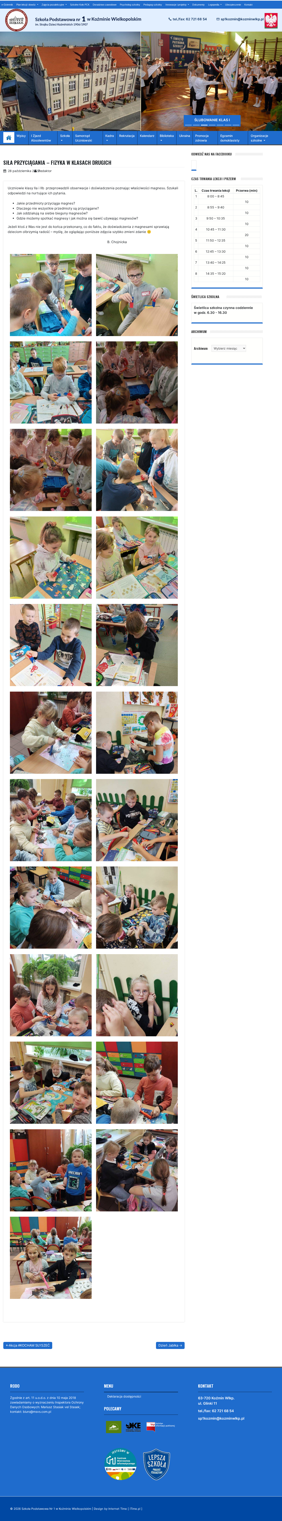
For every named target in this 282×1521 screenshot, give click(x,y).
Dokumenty (198, 4)
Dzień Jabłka (168, 1345)
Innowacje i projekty (176, 4)
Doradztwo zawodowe (105, 4)
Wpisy (21, 136)
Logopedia (214, 4)
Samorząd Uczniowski (83, 138)
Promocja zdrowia (202, 138)
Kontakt (248, 4)
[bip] (160, 1427)
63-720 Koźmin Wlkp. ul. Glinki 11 (216, 1401)
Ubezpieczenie (233, 4)
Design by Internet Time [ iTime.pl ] (118, 1508)
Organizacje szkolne (259, 138)
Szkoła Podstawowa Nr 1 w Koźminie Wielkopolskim (56, 1508)
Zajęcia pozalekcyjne (53, 4)
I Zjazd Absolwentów (41, 138)
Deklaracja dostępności (124, 1396)
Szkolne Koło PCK (79, 4)
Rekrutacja (127, 136)
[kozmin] (113, 1427)
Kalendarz (147, 136)
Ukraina (184, 136)
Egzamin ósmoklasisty (229, 138)
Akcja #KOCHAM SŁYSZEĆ (29, 1345)
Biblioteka (167, 136)
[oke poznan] (133, 1427)
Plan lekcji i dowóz (26, 4)
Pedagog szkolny (152, 4)
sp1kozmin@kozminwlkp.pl (242, 19)
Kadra (109, 136)
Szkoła (65, 136)
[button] (151, 81)
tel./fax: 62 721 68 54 (190, 19)
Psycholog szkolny (130, 4)
